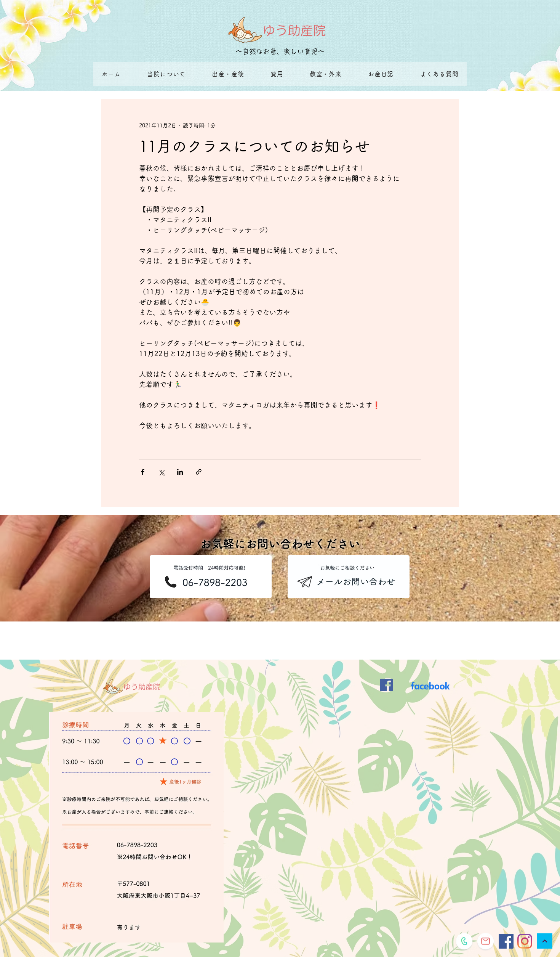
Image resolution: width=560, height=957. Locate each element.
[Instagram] (524, 941)
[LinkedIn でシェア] (180, 471)
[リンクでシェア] (198, 471)
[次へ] (544, 941)
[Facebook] (506, 941)
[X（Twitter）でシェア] (161, 471)
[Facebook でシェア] (142, 471)
